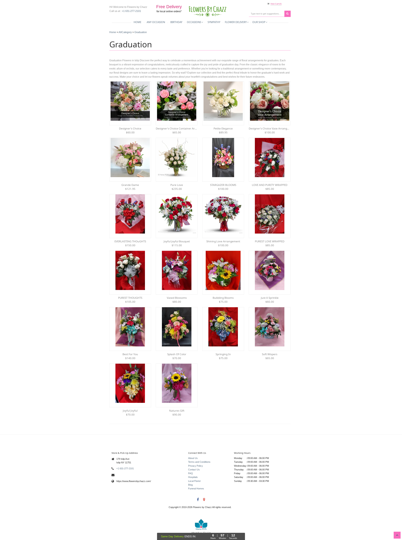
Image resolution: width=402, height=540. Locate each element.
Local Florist (194, 481)
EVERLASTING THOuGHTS (130, 241)
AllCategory (125, 32)
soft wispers (269, 354)
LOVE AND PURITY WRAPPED (269, 185)
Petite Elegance (223, 128)
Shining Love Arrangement (223, 241)
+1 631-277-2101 (131, 11)
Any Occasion (156, 22)
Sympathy (214, 22)
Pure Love (176, 185)
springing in (223, 354)
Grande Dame (130, 185)
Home (137, 22)
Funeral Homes (196, 488)
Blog (190, 484)
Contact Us (194, 469)
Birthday (176, 22)
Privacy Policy (195, 465)
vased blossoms (177, 298)
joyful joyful (130, 410)
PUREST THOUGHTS (130, 298)
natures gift (176, 410)
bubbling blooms (223, 298)
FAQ (190, 473)
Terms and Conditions (199, 462)
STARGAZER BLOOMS (223, 185)
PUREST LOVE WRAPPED (269, 241)
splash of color (176, 354)
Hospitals (193, 477)
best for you (130, 354)
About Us (193, 458)
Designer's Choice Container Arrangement (177, 128)
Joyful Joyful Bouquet (177, 241)
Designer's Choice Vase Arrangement (270, 128)
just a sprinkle (270, 298)
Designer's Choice (130, 128)
